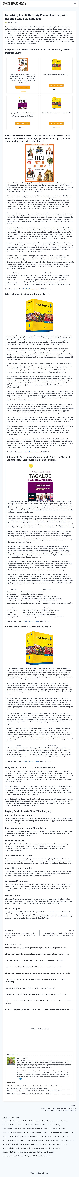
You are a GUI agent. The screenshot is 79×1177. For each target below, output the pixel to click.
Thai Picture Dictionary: (18, 136)
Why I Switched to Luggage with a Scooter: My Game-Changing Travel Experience (30, 1093)
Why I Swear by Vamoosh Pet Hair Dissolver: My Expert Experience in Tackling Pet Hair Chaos (34, 1129)
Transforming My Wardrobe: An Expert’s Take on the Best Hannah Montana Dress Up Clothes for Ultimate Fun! (39, 1132)
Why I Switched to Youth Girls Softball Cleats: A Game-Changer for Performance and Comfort (58, 934)
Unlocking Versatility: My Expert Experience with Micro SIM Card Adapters (28, 1088)
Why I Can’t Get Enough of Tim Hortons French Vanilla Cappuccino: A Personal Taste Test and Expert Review (39, 1140)
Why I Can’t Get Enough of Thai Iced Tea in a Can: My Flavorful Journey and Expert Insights (35, 960)
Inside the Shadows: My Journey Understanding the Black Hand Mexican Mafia (28, 1152)
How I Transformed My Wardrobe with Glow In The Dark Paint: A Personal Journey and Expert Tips (34, 1090)
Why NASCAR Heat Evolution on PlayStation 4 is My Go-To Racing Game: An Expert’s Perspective (35, 1144)
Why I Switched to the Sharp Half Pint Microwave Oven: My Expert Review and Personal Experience (35, 1136)
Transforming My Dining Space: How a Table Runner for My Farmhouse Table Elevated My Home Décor (39, 1009)
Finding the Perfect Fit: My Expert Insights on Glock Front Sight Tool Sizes (27, 1156)
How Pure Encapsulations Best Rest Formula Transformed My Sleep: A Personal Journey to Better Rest (20, 935)
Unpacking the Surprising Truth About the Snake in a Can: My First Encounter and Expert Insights (35, 1121)
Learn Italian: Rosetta (17, 294)
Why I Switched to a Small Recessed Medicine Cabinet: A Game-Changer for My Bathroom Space (37, 954)
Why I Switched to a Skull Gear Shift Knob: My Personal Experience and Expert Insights (31, 1148)
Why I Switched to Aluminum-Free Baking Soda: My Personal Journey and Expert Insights (32, 1125)
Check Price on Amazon (22, 87)
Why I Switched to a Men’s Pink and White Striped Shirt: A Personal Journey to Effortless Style (36, 994)
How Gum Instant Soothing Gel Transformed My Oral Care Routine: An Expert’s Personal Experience (35, 1086)
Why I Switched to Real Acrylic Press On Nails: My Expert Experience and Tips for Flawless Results (37, 973)
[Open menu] (75, 4)
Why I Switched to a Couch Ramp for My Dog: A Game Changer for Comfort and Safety (33, 967)
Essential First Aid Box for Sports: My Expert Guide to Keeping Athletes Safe (30, 988)
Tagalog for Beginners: (20, 457)
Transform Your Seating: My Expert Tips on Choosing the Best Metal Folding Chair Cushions (35, 948)
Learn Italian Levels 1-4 (41, 627)
